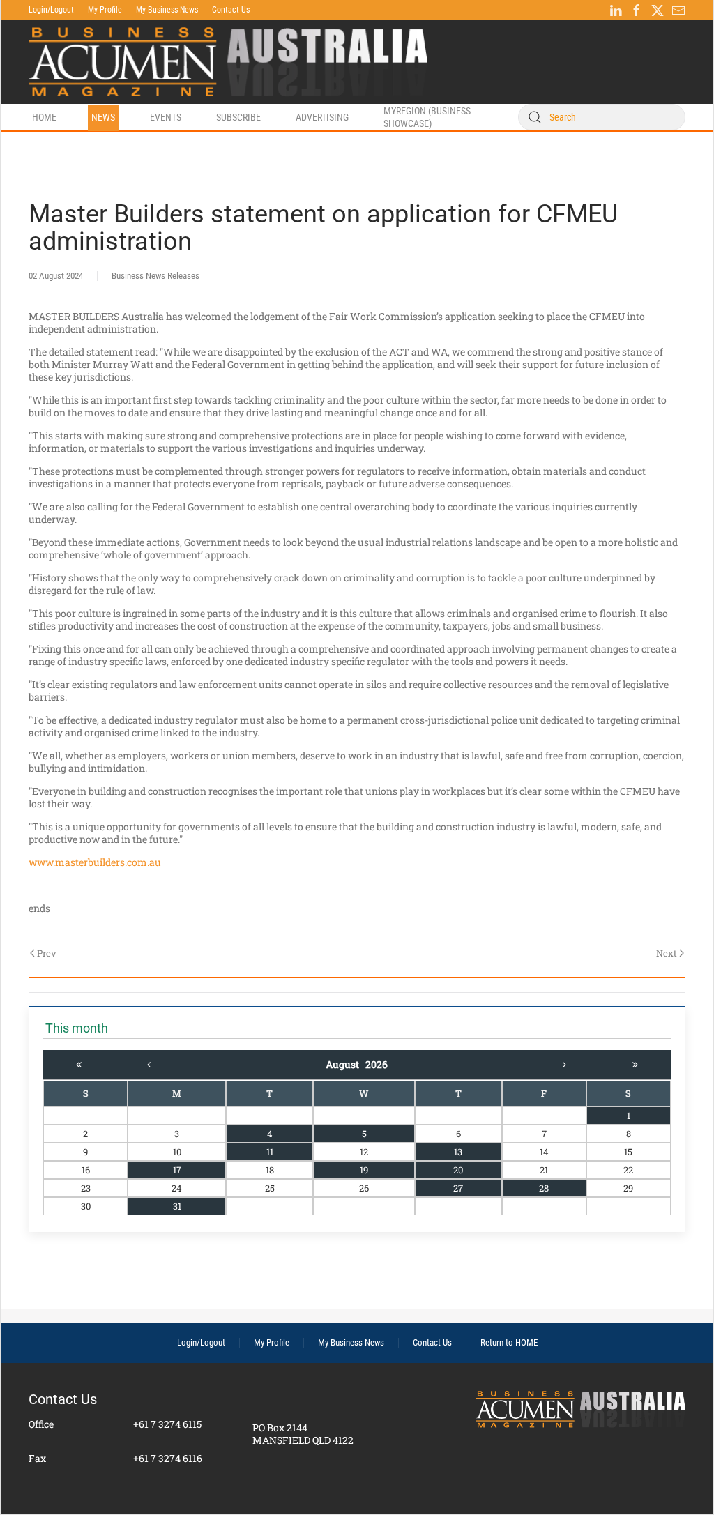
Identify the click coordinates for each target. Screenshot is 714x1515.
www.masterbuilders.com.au (95, 862)
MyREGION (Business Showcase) (427, 117)
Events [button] (165, 117)
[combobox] (601, 117)
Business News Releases (155, 276)
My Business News (167, 10)
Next (666, 953)
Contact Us (231, 10)
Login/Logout (51, 10)
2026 (376, 1064)
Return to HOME (509, 1342)
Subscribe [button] (238, 117)
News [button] (103, 117)
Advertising (322, 117)
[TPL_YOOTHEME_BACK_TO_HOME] (228, 62)
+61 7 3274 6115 (167, 1424)
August (345, 1064)
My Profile (105, 10)
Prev (46, 953)
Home (44, 117)
